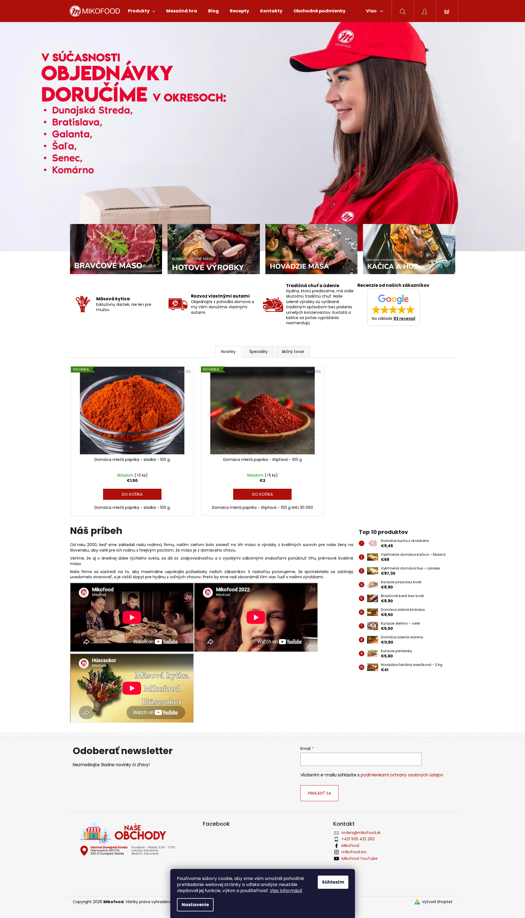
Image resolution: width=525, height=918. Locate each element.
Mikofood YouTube (359, 858)
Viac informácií (286, 890)
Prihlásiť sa (319, 793)
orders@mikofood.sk (361, 832)
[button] (39, 137)
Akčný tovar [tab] (293, 351)
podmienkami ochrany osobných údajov (402, 775)
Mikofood (350, 845)
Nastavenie (195, 904)
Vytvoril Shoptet (437, 901)
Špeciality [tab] (258, 351)
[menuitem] (141, 11)
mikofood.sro (354, 852)
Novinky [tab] (228, 351)
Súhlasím (333, 882)
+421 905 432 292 (358, 839)
